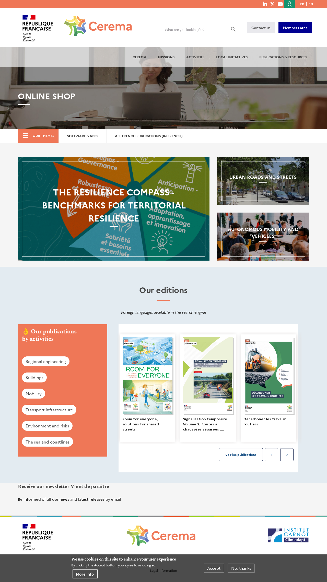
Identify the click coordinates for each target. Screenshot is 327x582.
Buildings (34, 377)
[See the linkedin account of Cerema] (265, 4)
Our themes (43, 135)
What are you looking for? (185, 29)
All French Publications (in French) (149, 136)
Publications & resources (283, 57)
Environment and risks (47, 425)
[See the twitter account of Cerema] (272, 4)
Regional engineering (46, 361)
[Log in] (289, 4)
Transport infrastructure (49, 409)
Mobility (34, 393)
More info (85, 574)
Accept (213, 568)
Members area (295, 27)
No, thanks (241, 568)
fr (302, 4)
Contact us (260, 27)
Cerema (139, 57)
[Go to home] (94, 22)
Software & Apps (82, 136)
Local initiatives (232, 57)
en (311, 4)
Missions (166, 57)
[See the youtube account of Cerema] (280, 4)
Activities (195, 57)
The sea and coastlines (47, 442)
